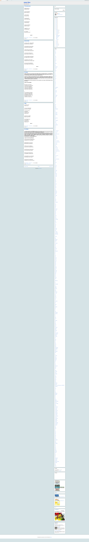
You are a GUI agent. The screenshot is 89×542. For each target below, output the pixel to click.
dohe (55, 128)
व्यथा (55, 387)
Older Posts (51, 166)
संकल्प (55, 404)
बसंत (55, 62)
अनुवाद (55, 172)
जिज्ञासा (55, 247)
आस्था (55, 196)
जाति (55, 245)
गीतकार (55, 230)
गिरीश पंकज (56, 228)
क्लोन (55, 220)
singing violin (56, 147)
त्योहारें (55, 262)
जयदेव (55, 244)
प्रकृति (55, 56)
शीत (55, 396)
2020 (56, 20)
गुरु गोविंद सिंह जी (56, 87)
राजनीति (55, 370)
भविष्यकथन (56, 335)
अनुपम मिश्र (56, 170)
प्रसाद (55, 311)
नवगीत (25, 103)
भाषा (55, 338)
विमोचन (55, 106)
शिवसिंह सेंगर (56, 394)
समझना (55, 438)
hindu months (56, 131)
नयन (55, 285)
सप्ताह (55, 436)
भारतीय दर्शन (56, 336)
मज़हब (55, 343)
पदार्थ (55, 294)
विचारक (55, 379)
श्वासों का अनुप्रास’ (56, 403)
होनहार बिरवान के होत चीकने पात (58, 530)
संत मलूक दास (56, 420)
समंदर (55, 437)
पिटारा (55, 302)
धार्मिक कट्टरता (56, 280)
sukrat (55, 153)
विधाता (55, 380)
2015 (56, 25)
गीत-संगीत (56, 229)
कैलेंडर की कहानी (56, 219)
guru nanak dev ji (57, 130)
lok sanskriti (56, 138)
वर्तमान (55, 378)
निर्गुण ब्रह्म (56, 288)
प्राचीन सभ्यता (56, 313)
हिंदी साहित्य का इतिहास (57, 461)
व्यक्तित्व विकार (56, 386)
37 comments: (30, 37)
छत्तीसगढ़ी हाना (56, 239)
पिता (55, 303)
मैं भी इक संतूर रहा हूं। (27, 6)
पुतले (55, 305)
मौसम (55, 105)
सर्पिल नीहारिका (56, 443)
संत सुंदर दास (56, 113)
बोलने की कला (56, 327)
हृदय (55, 463)
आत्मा (55, 188)
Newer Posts (26, 166)
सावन (55, 446)
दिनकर (55, 269)
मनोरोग (55, 104)
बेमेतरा (55, 97)
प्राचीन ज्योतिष (56, 312)
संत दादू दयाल (56, 411)
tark (55, 154)
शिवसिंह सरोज (56, 393)
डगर (55, 254)
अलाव (55, 178)
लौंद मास (55, 377)
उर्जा (55, 203)
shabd (55, 145)
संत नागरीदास (26, 129)
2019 (56, 21)
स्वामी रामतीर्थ (56, 459)
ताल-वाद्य (55, 260)
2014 (56, 26)
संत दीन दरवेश (56, 412)
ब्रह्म (55, 98)
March (57, 43)
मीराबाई (55, 360)
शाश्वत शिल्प (27, 2)
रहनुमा (55, 368)
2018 (56, 22)
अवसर (55, 179)
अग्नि (55, 163)
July (56, 34)
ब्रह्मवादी (55, 328)
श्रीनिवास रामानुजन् (56, 401)
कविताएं (55, 70)
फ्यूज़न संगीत (56, 320)
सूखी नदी (55, 452)
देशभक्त (55, 278)
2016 (56, 24)
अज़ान (55, 164)
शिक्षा (55, 111)
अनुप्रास (55, 171)
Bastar (55, 122)
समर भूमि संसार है (56, 509)
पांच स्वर (55, 297)
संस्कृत (55, 427)
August (57, 33)
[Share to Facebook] (36, 37)
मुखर (55, 361)
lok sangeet (56, 137)
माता (55, 354)
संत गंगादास (26, 72)
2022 (56, 18)
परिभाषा (55, 296)
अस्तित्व (55, 181)
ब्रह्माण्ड (55, 329)
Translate (60, 470)
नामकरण (55, 286)
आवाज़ (55, 194)
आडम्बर (55, 186)
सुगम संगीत (56, 451)
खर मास (55, 222)
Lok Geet (56, 123)
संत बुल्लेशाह (56, 419)
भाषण (55, 337)
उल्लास (55, 205)
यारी (55, 363)
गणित (55, 227)
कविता (55, 211)
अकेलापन (55, 162)
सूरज (55, 79)
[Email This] (34, 37)
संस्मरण (55, 428)
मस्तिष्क (55, 346)
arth (55, 80)
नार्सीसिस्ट (56, 287)
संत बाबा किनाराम (56, 418)
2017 (56, 23)
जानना (55, 246)
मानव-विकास (56, 355)
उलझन (55, 204)
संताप (55, 426)
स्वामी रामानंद (56, 460)
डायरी (55, 255)
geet (55, 129)
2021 (56, 19)
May (56, 41)
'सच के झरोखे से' (56, 120)
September (57, 32)
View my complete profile (59, 14)
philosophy (56, 144)
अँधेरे (55, 161)
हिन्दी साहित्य (56, 462)
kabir (55, 81)
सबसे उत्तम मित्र (57, 36)
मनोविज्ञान (55, 63)
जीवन (55, 71)
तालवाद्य (55, 261)
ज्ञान (55, 89)
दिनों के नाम (56, 270)
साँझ (55, 445)
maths (55, 139)
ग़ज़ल (26, 38)
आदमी (55, 189)
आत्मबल (55, 187)
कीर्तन (55, 214)
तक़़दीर (55, 263)
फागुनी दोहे (56, 96)
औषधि (55, 206)
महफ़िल (55, 352)
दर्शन (55, 73)
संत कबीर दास (56, 112)
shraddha (56, 146)
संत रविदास (56, 421)
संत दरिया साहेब (56, 410)
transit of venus (56, 155)
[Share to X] (35, 37)
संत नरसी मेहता (56, 413)
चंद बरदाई (56, 236)
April (56, 42)
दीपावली (55, 272)
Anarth (55, 121)
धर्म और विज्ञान (56, 95)
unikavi (55, 156)
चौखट (55, 238)
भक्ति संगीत (56, 330)
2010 (56, 46)
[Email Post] (33, 37)
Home (38, 166)
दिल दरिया (56, 271)
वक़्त (55, 64)
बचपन (55, 321)
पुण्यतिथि (55, 304)
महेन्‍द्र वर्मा (59, 13)
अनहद (55, 169)
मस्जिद (55, 345)
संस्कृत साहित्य (56, 114)
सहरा (55, 444)
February (57, 44)
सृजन (55, 454)
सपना (55, 434)
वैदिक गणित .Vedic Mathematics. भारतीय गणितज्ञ (59, 385)
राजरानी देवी (56, 371)
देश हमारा (55, 277)
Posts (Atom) (40, 168)
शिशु (55, 395)
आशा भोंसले (56, 195)
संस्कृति (55, 78)
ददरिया (55, 264)
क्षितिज (55, 221)
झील (55, 252)
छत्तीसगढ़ (55, 88)
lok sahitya (56, 136)
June (56, 40)
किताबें (55, 213)
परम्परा (55, 295)
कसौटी (55, 212)
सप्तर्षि (55, 435)
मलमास (55, 344)
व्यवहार (55, 388)
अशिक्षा (55, 180)
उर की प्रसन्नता (56, 202)
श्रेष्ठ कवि (56, 402)
